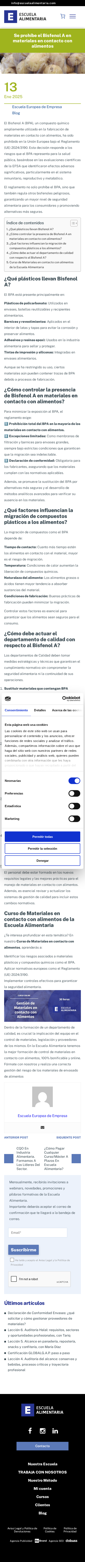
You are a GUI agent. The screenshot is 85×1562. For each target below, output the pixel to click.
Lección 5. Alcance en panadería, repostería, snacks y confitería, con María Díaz (42, 1344)
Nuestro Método (42, 1480)
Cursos (42, 1497)
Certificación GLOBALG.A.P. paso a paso (39, 1353)
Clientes (42, 1505)
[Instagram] (42, 1431)
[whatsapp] (77, 1553)
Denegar (43, 860)
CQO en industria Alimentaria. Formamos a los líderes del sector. (28, 1158)
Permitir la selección (42, 848)
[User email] (42, 1128)
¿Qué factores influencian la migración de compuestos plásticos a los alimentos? (37, 246)
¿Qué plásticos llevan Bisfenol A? (31, 229)
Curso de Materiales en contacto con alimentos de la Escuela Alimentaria (41, 264)
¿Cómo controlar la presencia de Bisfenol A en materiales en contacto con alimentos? (40, 236)
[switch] (74, 793)
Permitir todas (42, 836)
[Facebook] (30, 1431)
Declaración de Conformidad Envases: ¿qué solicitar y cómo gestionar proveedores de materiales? (41, 1318)
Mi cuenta (42, 1488)
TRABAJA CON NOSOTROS (42, 1472)
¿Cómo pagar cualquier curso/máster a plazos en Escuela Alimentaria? (56, 1158)
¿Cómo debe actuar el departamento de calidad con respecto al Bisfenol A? (41, 255)
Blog (16, 113)
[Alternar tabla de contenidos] (72, 223)
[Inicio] (25, 16)
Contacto (42, 1446)
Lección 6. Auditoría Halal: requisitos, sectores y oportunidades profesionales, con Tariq (43, 1332)
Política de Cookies (50, 1530)
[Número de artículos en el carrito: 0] (62, 16)
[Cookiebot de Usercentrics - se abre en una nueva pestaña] (62, 698)
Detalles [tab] (40, 710)
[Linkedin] (55, 1431)
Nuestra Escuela (42, 1464)
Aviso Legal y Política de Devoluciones (22, 1530)
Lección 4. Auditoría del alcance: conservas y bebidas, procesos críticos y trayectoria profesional (42, 1364)
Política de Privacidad (70, 1530)
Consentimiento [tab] (16, 710)
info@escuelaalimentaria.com (33, 3)
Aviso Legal (45, 1260)
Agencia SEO (56, 1541)
